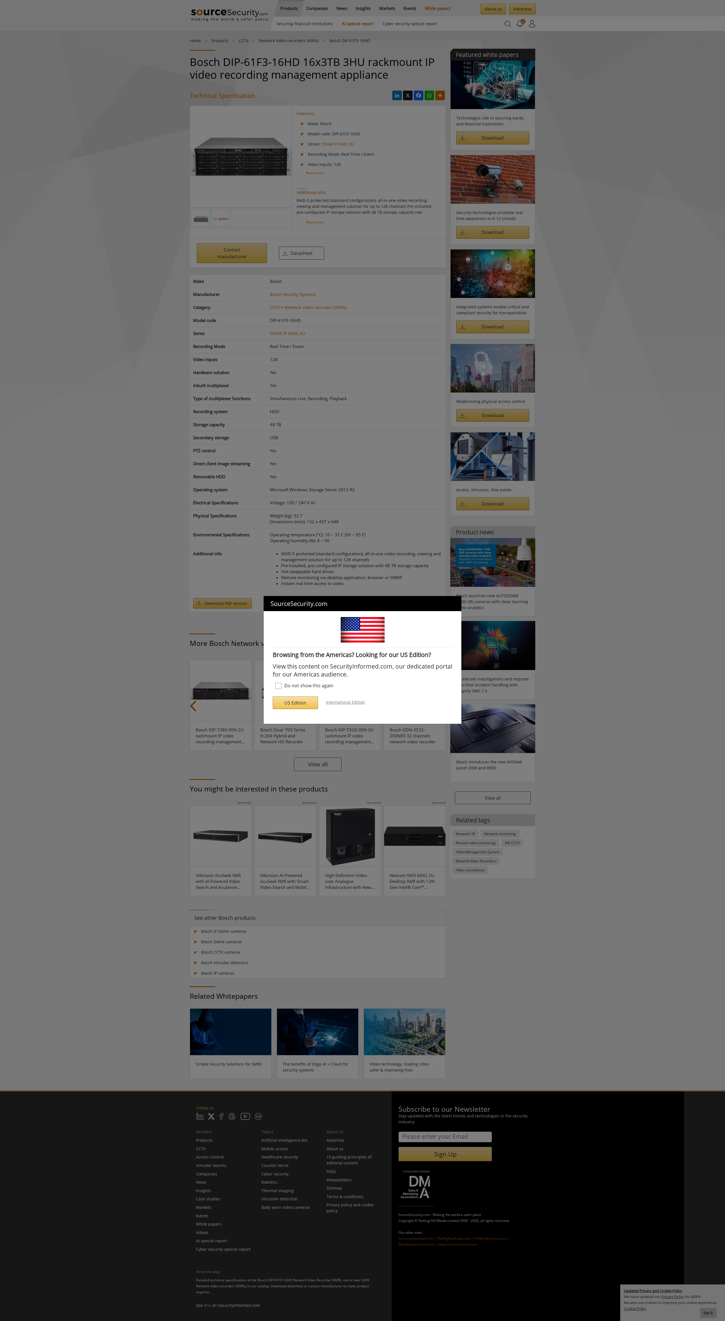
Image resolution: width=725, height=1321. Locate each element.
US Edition (295, 703)
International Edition (345, 702)
